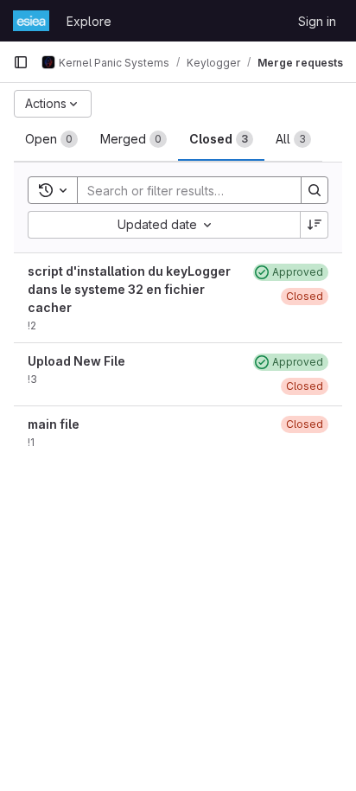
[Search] (314, 190)
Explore (89, 21)
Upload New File (76, 361)
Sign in (317, 21)
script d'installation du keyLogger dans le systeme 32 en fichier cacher (129, 289)
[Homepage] (31, 21)
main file (53, 424)
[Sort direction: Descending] (314, 225)
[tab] (51, 139)
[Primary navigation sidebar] (21, 62)
